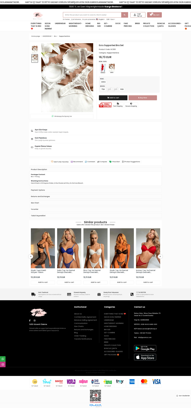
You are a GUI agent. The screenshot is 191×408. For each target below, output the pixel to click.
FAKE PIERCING (128, 24)
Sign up (139, 16)
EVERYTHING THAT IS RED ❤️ (36, 26)
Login (139, 14)
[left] (31, 256)
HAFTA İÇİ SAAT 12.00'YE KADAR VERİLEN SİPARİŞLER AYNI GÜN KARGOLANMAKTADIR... (69, 2)
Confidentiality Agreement (85, 317)
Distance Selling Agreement (85, 320)
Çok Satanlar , (76, 19)
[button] (45, 77)
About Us (78, 314)
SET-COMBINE (108, 24)
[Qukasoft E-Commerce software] (95, 405)
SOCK (117, 23)
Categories (109, 307)
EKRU (103, 82)
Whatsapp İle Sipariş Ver (63, 116)
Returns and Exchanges (83, 329)
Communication (81, 323)
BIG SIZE (99, 24)
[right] (160, 256)
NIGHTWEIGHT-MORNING (75, 24)
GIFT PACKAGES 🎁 (111, 354)
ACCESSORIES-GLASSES (174, 24)
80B (109, 89)
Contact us (139, 307)
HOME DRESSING (89, 24)
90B (122, 89)
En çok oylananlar (88, 19)
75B (103, 89)
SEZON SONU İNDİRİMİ (48, 26)
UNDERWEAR (60, 23)
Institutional (80, 307)
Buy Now (143, 98)
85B (115, 89)
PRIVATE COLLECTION (148, 24)
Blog (76, 332)
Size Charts (79, 326)
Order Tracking (80, 336)
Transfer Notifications (83, 339)
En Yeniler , (66, 19)
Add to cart (114, 98)
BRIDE (137, 23)
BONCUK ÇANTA (161, 24)
